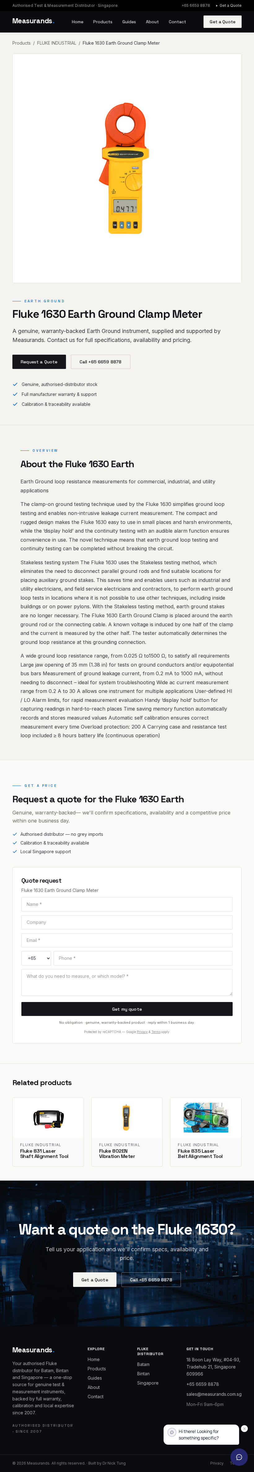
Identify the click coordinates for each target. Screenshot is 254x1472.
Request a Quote (39, 362)
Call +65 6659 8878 (101, 362)
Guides (129, 21)
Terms (155, 1032)
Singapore (148, 1383)
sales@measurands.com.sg (214, 1394)
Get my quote (127, 1009)
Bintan (143, 1373)
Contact (177, 21)
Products (102, 21)
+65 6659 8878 (196, 5)
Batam (143, 1364)
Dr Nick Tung (114, 1463)
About (152, 21)
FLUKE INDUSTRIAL (56, 43)
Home (77, 21)
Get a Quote (231, 5)
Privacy (142, 1032)
